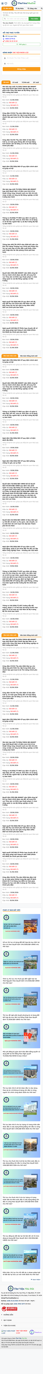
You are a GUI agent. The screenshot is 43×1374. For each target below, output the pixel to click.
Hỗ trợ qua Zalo (11, 36)
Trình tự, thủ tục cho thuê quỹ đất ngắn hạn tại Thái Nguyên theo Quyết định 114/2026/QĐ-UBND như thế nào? (21, 981)
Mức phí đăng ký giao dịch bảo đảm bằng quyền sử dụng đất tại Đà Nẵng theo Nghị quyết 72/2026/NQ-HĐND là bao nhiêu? (21, 1054)
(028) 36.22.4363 (12, 1301)
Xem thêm (36, 1279)
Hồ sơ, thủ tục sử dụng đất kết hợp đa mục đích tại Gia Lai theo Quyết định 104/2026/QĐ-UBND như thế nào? (21, 944)
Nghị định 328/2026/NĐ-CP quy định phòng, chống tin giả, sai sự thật (18, 462)
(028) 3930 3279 (19, 1304)
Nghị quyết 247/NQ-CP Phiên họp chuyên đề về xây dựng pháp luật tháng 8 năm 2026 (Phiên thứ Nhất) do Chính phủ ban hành (19, 330)
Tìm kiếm (34, 19)
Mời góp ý (22, 44)
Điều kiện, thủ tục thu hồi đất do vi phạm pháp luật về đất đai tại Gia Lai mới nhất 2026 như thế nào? (21, 1273)
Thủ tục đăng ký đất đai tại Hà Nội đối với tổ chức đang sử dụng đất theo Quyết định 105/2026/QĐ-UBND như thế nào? (21, 1238)
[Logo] (10, 1289)
